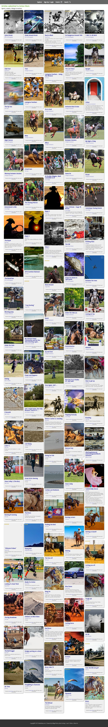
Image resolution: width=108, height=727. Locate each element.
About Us (76, 723)
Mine (26, 136)
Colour (87, 102)
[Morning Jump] (13, 298)
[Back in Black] (54, 22)
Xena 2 (47, 247)
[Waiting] (74, 537)
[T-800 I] (94, 22)
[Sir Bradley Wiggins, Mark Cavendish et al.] (54, 163)
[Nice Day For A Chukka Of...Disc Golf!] (74, 366)
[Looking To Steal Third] (13, 570)
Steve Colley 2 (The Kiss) (12, 481)
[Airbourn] (94, 334)
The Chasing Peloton (31, 202)
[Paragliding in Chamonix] (33, 671)
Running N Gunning (11, 515)
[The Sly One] (13, 93)
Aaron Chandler (8, 380)
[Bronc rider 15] (54, 654)
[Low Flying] (33, 430)
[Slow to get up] (94, 367)
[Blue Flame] (74, 573)
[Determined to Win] (13, 193)
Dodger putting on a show (33, 651)
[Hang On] (54, 578)
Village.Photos (55, 723)
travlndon (87, 243)
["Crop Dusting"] (33, 292)
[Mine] (33, 122)
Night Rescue (9, 140)
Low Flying (28, 444)
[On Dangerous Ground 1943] (74, 22)
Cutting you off (90, 565)
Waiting (67, 551)
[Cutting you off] (94, 552)
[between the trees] (94, 267)
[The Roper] (13, 227)
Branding (88, 418)
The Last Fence (69, 69)
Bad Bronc (48, 628)
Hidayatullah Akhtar (28, 550)
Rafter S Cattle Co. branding (53, 419)
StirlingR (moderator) (9, 175)
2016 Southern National (32, 272)
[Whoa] (54, 129)
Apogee (87, 69)
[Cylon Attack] (13, 22)
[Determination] (74, 333)
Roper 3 (47, 211)
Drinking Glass (89, 241)
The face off (49, 558)
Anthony (6, 688)
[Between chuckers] (74, 126)
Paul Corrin (7, 483)
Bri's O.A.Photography (9, 37)
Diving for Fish (49, 455)
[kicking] (13, 365)
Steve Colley (69, 484)
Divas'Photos (7, 70)
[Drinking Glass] (94, 228)
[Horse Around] (54, 271)
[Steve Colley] (74, 470)
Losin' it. (7, 446)
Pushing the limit (50, 524)
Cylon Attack (8, 35)
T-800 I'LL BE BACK (91, 35)
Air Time (7, 686)
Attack (87, 174)
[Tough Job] (94, 585)
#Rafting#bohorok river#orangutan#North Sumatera (93, 453)
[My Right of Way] (94, 128)
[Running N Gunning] (13, 501)
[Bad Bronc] (54, 615)
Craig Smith (7, 550)
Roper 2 (27, 236)
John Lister (7, 108)
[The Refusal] (54, 689)
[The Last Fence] (74, 55)
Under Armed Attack (31, 35)
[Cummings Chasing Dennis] (94, 195)
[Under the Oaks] (13, 332)
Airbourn (88, 347)
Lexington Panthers (31, 102)
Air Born (67, 657)
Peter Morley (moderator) (90, 104)
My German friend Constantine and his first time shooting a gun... (32, 340)
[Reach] (54, 305)
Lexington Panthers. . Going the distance (53, 75)
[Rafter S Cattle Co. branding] (54, 405)
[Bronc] (94, 688)
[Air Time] (13, 673)
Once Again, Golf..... (51, 385)
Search (66, 2)
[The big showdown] (13, 604)
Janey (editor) (68, 383)
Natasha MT (27, 653)
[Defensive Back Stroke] (74, 93)
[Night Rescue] (13, 126)
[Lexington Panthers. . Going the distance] (54, 61)
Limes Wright (7, 209)
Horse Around (49, 285)
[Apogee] (94, 55)
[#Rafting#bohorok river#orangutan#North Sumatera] (94, 439)
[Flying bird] (33, 535)
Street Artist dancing (31, 478)
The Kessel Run (9, 278)
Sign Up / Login (49, 2)
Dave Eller (6, 242)
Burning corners (70, 517)
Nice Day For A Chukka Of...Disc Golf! (72, 380)
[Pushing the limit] (54, 511)
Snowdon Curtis (28, 445)
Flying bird (28, 548)
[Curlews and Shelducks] (54, 476)
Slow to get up (90, 381)
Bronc (87, 701)
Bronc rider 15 (49, 667)
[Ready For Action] (33, 568)
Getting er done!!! (90, 532)
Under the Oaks (9, 345)
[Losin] (13, 432)
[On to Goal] (54, 96)
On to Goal (48, 109)
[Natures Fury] (74, 435)
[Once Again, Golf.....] (54, 372)
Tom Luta (6, 516)
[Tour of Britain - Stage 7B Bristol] (74, 193)
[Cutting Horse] (74, 610)
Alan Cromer (7, 414)
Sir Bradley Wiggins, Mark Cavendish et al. (53, 177)
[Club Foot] (13, 55)
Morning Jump (9, 312)
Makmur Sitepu (88, 457)
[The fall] (74, 231)
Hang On (47, 591)
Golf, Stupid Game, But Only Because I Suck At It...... (34, 409)
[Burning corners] (74, 504)
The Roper (8, 240)
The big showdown (11, 617)
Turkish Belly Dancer (91, 489)
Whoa (47, 143)
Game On (68, 173)
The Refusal (48, 703)
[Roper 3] (54, 198)
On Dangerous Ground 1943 (73, 35)
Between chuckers (70, 140)
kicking (7, 379)
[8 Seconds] (13, 399)
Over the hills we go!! (92, 668)
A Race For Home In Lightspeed (71, 278)
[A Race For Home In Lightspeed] (74, 264)
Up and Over (49, 352)
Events (58, 2)
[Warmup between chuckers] (13, 160)
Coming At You (90, 314)
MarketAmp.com (42, 723)
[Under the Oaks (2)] (74, 299)
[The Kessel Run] (13, 265)
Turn (26, 69)
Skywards (68, 693)
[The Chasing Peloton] (33, 189)
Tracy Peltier (7, 586)
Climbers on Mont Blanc (32, 616)
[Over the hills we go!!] (94, 654)
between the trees (91, 280)
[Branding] (94, 404)
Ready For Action (30, 582)
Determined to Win (11, 207)
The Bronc (28, 513)
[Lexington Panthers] (33, 89)
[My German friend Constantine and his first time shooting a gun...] (33, 325)
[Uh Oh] (94, 621)
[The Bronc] (33, 499)
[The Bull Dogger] (13, 637)
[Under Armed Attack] (33, 22)
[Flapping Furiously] (74, 401)
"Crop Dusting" (29, 305)
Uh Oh (87, 634)
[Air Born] (74, 643)
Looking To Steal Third (12, 584)
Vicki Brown (47, 705)
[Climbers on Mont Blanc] (33, 603)
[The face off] (54, 544)
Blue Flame (68, 586)
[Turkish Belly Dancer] (94, 475)
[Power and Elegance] (33, 362)
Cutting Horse (69, 623)
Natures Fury (69, 448)
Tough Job (88, 599)
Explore (39, 2)
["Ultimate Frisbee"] (13, 535)
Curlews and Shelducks (52, 490)
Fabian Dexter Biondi (69, 246)
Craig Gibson (47, 286)
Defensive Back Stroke (72, 107)
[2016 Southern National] (33, 258)
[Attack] (94, 161)
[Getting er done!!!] (94, 518)
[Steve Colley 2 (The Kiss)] (13, 468)
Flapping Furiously (71, 415)
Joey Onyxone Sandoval (29, 343)
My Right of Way (90, 141)
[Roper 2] (33, 222)
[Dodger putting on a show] (33, 638)
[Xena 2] (54, 233)
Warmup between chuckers (13, 173)
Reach (47, 318)
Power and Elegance (31, 375)
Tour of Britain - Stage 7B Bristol (73, 208)
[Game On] (74, 160)
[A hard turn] (33, 156)
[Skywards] (74, 680)
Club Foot (8, 69)
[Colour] (94, 89)
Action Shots (11, 39)
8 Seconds (8, 412)
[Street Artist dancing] (33, 465)
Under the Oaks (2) (71, 313)
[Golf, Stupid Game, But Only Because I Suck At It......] (33, 395)
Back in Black (49, 35)
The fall (67, 244)
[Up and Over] (54, 338)
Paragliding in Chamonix (32, 685)
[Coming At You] (94, 300)
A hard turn (28, 169)
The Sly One (8, 107)
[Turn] (33, 55)
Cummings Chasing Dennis (93, 208)
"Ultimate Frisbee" (10, 548)
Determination (69, 346)
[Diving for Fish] (54, 442)
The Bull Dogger (10, 651)
